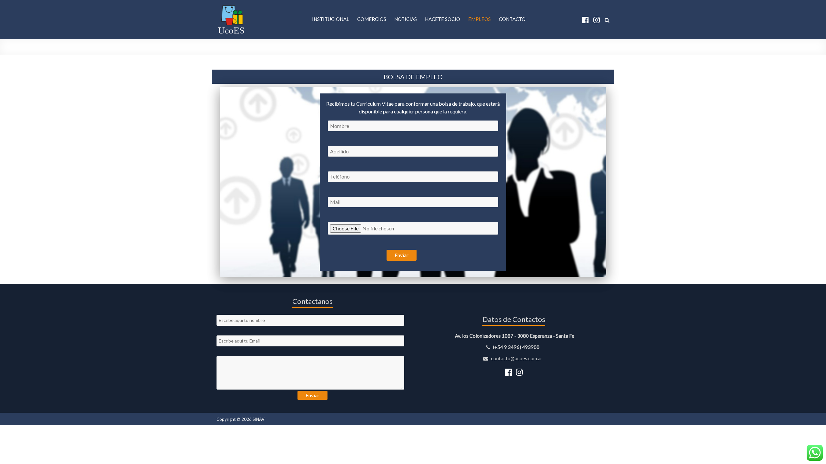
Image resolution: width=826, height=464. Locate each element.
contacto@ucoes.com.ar (516, 358)
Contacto (512, 19)
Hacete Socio (442, 19)
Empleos (479, 19)
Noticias (405, 19)
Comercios (371, 19)
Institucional (330, 19)
